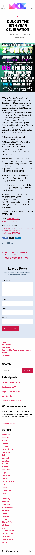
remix (4, 513)
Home (4, 342)
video (4, 542)
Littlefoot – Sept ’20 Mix (11, 382)
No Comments (19, 38)
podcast (5, 502)
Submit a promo (8, 424)
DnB (3, 455)
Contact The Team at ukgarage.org (16, 350)
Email (4, 308)
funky (4, 478)
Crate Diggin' (7, 449)
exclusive (6, 470)
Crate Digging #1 (9, 387)
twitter (4, 353)
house (4, 487)
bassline (5, 438)
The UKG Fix (7, 522)
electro (5, 464)
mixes (4, 496)
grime (4, 484)
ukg (3, 528)
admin (12, 34)
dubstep (5, 461)
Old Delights (9, 531)
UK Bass (5, 525)
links (4, 493)
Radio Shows (7, 508)
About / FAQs (7, 345)
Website (4, 318)
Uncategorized (8, 539)
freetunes (6, 475)
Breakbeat (6, 440)
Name (4, 299)
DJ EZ (7, 243)
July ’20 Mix (7, 396)
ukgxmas (6, 536)
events (17, 16)
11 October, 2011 (24, 34)
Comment (6, 280)
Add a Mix (6, 347)
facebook (6, 355)
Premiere (6, 505)
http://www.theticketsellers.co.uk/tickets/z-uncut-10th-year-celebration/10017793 (17, 230)
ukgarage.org (8, 533)
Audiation (6, 435)
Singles (5, 519)
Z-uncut (12, 243)
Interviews (6, 490)
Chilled (5, 443)
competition (7, 446)
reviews (5, 516)
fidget (4, 473)
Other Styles (7, 499)
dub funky (6, 458)
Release (5, 510)
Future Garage (8, 481)
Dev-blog (6, 452)
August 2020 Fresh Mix (11, 391)
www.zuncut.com (9, 221)
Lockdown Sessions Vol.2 (12, 401)
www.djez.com (13, 219)
